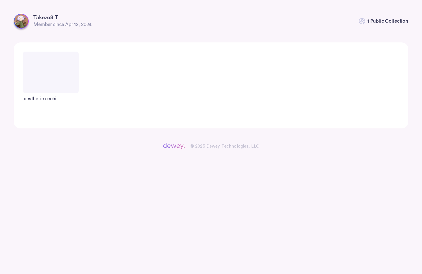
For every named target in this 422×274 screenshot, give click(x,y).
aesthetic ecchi (40, 98)
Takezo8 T (45, 17)
